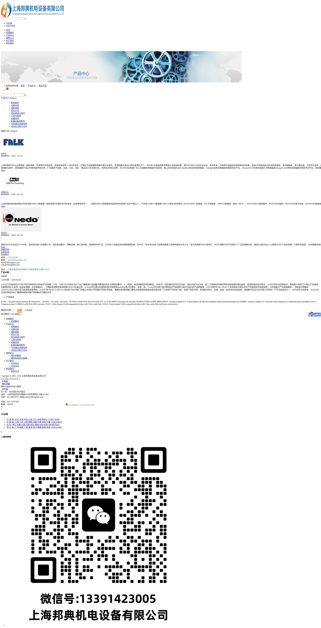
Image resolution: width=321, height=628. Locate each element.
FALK (3, 153)
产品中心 (32, 86)
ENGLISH (10, 26)
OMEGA (5, 192)
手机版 (4, 381)
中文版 (9, 23)
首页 (8, 30)
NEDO (4, 233)
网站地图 (5, 384)
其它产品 (43, 86)
